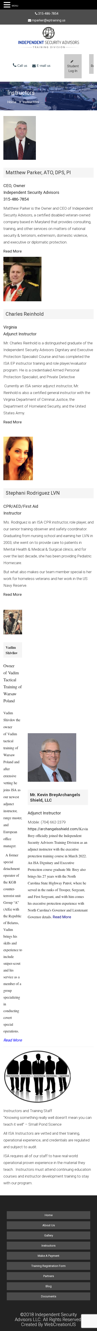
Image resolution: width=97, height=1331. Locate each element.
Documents (48, 1296)
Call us (21, 65)
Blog (49, 1286)
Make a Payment (48, 1255)
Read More (13, 422)
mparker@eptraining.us (48, 20)
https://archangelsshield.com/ (53, 829)
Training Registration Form (48, 1266)
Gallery (48, 1235)
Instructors (48, 1245)
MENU (15, 6)
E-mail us (43, 65)
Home (11, 102)
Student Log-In (73, 68)
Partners (48, 1276)
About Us (48, 1225)
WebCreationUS (60, 1324)
